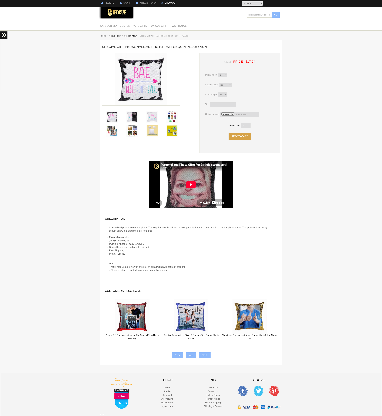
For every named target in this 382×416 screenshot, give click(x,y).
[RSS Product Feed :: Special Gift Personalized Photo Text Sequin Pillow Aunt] (102, 415)
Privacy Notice (213, 399)
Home (103, 36)
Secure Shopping (213, 402)
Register (110, 3)
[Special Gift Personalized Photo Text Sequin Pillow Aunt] (141, 105)
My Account (167, 406)
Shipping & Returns (213, 406)
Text (207, 104)
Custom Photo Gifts (133, 25)
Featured (167, 395)
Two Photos (178, 25)
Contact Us (213, 391)
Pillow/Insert (211, 74)
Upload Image (212, 114)
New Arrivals (167, 402)
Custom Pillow (130, 36)
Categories (108, 25)
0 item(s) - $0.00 (148, 3)
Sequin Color (211, 84)
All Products (167, 399)
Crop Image (211, 94)
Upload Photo (213, 395)
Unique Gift (158, 25)
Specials (167, 391)
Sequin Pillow (115, 36)
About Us (213, 387)
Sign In (127, 3)
